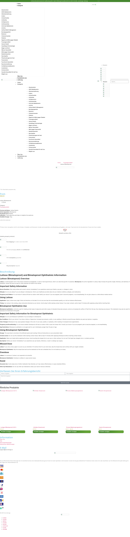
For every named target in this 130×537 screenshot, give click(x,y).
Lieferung (20, 158)
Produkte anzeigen (6, 431)
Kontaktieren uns (22, 156)
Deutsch (105, 81)
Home (19, 82)
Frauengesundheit (67, 162)
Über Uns (19, 154)
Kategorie (20, 84)
